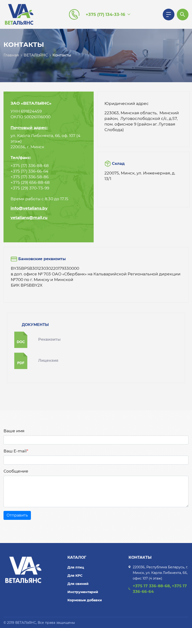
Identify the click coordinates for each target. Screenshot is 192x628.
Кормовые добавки (84, 600)
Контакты (61, 55)
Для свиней (78, 584)
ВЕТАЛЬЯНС (36, 55)
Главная (11, 55)
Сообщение (16, 471)
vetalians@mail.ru (29, 217)
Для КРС (74, 575)
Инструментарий (82, 592)
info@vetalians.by (29, 208)
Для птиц (75, 567)
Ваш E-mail (16, 451)
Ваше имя (14, 431)
